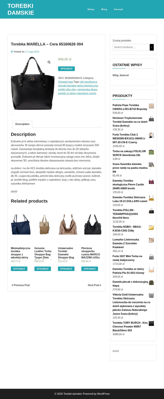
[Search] (152, 47)
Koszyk (118, 9)
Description (22, 124)
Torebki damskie (72, 393)
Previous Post (21, 285)
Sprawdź (67, 68)
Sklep (90, 9)
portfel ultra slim (67, 89)
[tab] (22, 124)
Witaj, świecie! (121, 75)
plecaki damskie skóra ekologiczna (78, 85)
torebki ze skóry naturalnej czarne (77, 93)
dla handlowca (88, 81)
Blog (104, 9)
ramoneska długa (87, 89)
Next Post (94, 285)
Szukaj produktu (122, 40)
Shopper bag (65, 81)
